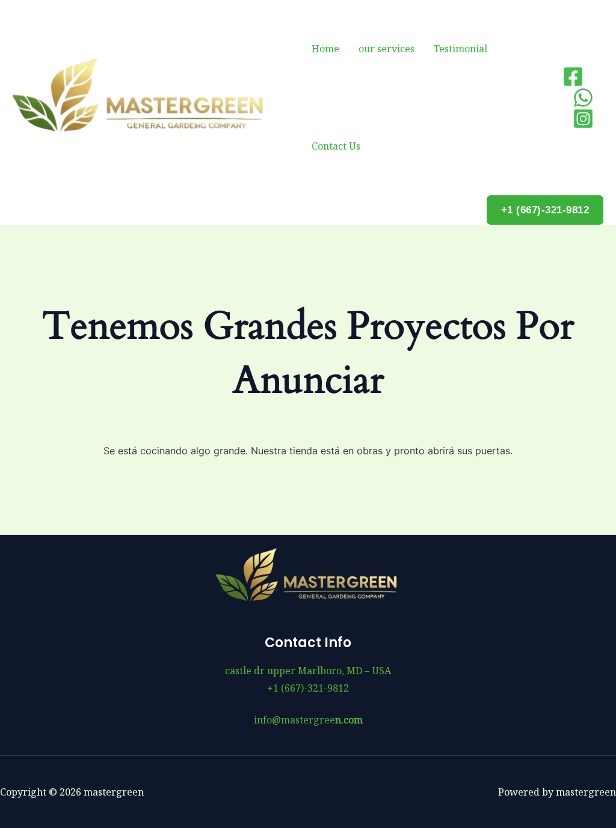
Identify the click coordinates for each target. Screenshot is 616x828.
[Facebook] (573, 76)
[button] (545, 210)
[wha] (583, 97)
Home (325, 48)
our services (386, 48)
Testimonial (460, 48)
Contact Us (336, 146)
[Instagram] (583, 118)
